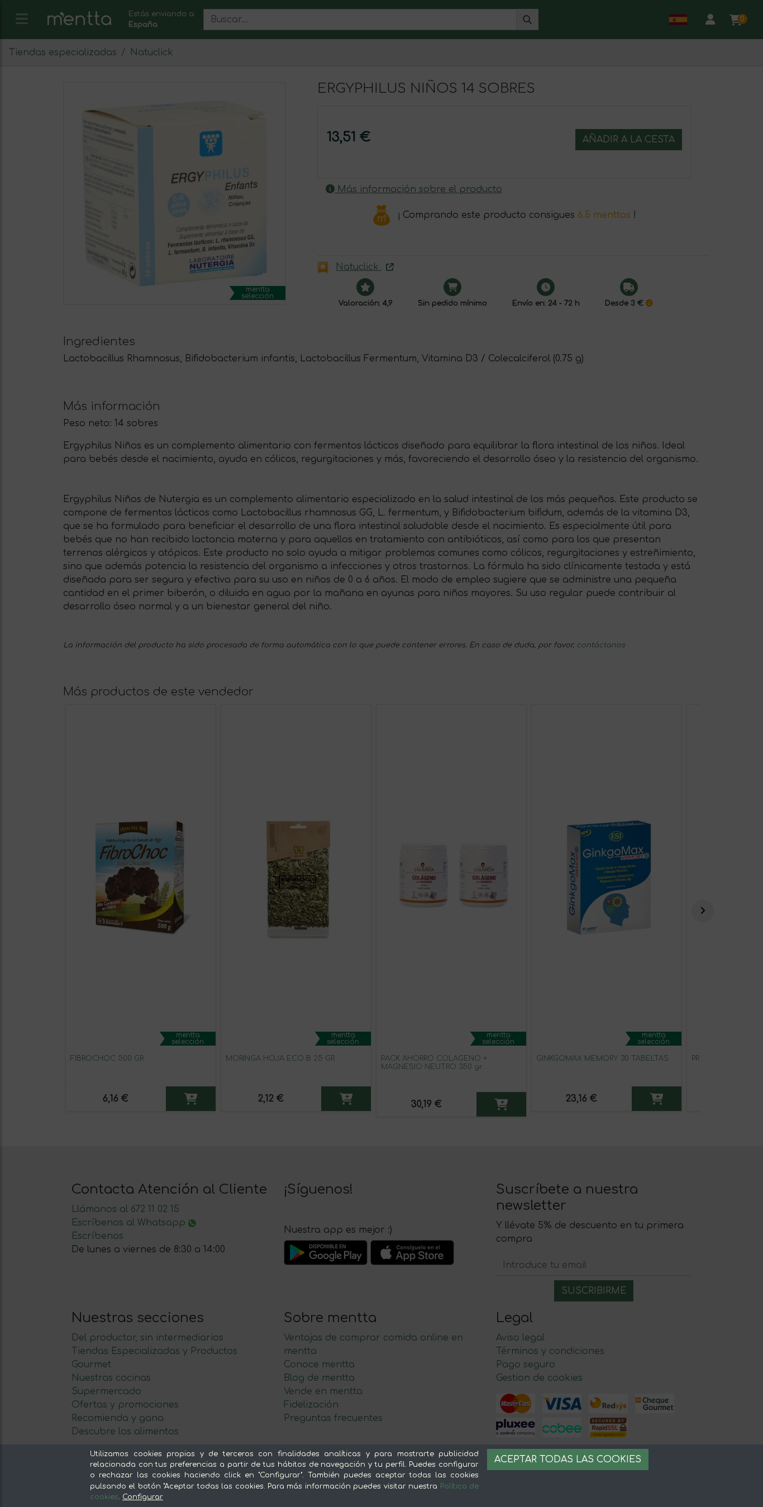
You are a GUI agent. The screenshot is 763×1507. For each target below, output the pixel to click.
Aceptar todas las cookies (567, 1459)
